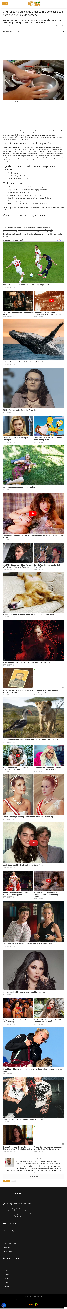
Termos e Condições (10, 1231)
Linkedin (6, 1282)
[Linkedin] (30, 1176)
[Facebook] (32, 1176)
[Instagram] (37, 1176)
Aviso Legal (7, 1247)
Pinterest (6, 1286)
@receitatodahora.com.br (21, 208)
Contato (6, 1235)
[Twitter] (35, 1176)
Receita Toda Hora (8, 26)
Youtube (6, 1278)
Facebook (7, 1266)
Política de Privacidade (10, 1243)
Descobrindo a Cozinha (38, 137)
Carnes (17, 26)
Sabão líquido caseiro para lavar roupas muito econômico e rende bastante (28, 230)
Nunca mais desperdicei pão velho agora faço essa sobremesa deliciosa (26, 228)
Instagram (7, 1274)
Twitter (6, 1270)
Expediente (7, 1239)
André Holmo (7, 31)
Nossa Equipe (8, 1251)
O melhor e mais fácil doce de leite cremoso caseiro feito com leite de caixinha (28, 232)
